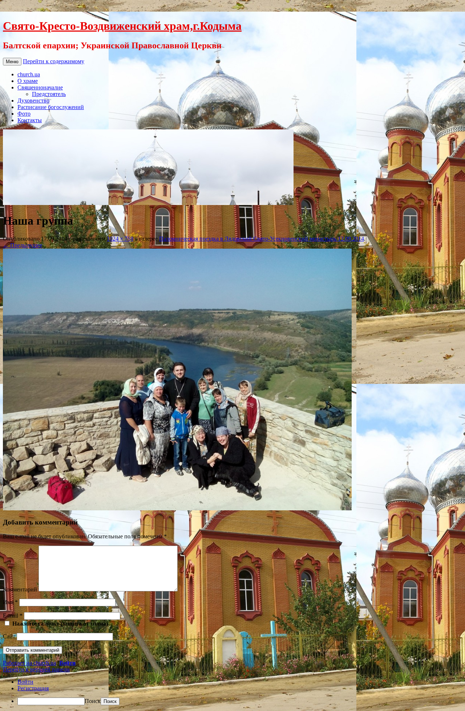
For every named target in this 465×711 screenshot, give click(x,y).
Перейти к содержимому (53, 61)
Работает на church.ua (29, 663)
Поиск (93, 701)
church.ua (28, 74)
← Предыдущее (22, 245)
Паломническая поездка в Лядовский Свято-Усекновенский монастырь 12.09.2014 (261, 239)
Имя (10, 602)
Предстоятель (49, 94)
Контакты (29, 120)
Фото (24, 114)
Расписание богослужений (50, 107)
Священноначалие (40, 87)
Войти (67, 663)
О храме (27, 81)
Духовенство (33, 100)
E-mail (13, 615)
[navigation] (232, 692)
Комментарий (20, 589)
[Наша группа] (177, 508)
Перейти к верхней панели (36, 669)
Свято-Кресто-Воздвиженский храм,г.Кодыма (122, 25)
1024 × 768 (120, 239)
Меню (12, 61)
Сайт (9, 636)
